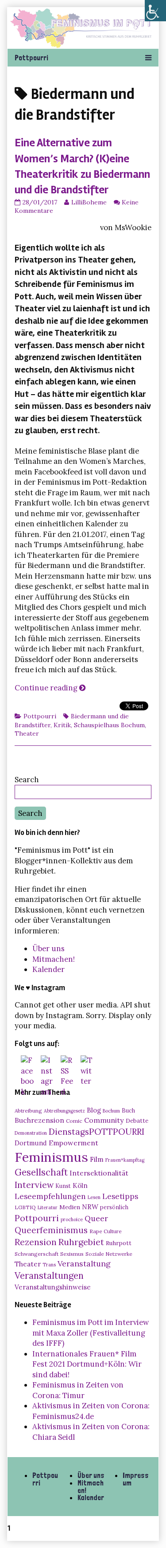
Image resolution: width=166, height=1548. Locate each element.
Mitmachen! (53, 959)
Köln (80, 1185)
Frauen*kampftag (124, 1160)
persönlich (114, 1207)
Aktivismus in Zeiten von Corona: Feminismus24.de (91, 1411)
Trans (49, 1265)
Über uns (48, 948)
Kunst (63, 1185)
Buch (128, 1110)
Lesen (94, 1197)
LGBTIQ (25, 1207)
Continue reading (50, 688)
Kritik (62, 725)
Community (104, 1120)
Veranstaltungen (49, 1276)
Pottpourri (39, 716)
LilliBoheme (89, 202)
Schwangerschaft (36, 1253)
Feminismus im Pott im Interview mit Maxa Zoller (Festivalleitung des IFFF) (90, 1332)
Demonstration (31, 1133)
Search (27, 779)
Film (97, 1159)
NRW (90, 1207)
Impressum (136, 1479)
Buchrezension (39, 1120)
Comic (74, 1120)
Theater (27, 733)
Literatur (48, 1207)
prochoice (72, 1219)
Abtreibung (28, 1110)
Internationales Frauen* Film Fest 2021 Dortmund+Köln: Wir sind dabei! (87, 1364)
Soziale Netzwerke (108, 1253)
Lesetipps (120, 1196)
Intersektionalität (98, 1172)
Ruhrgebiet (81, 1241)
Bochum (111, 1111)
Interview (34, 1185)
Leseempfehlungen (50, 1196)
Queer (96, 1218)
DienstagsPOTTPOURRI (96, 1131)
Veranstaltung (84, 1263)
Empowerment (73, 1142)
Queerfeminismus (51, 1230)
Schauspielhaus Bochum (109, 725)
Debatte (137, 1121)
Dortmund (31, 1143)
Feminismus (51, 1156)
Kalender (48, 969)
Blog (94, 1110)
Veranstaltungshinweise (53, 1287)
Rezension (36, 1241)
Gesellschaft (41, 1172)
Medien (69, 1207)
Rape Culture (105, 1231)
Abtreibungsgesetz (64, 1111)
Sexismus (72, 1253)
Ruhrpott (118, 1243)
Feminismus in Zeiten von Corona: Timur (78, 1390)
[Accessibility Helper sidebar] (155, 10)
